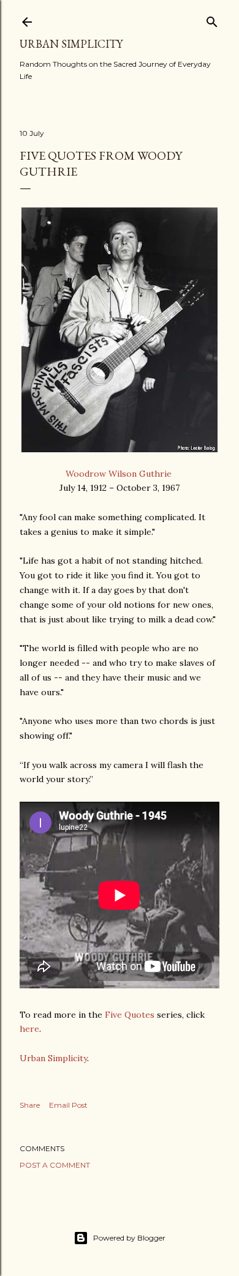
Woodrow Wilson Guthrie (120, 473)
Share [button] (30, 1105)
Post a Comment (55, 1165)
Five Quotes (129, 1014)
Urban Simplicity (71, 44)
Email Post (68, 1105)
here (29, 1028)
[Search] (212, 19)
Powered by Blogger (129, 1237)
